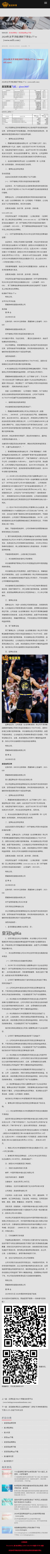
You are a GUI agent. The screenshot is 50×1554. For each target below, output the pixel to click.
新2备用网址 (13, 33)
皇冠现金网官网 (9, 1423)
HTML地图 (40, 1545)
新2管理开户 (7, 1461)
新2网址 (38, 1550)
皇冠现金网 (26, 1550)
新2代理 (6, 1432)
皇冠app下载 (7, 1437)
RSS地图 (33, 1545)
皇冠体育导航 (13, 1550)
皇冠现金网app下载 (25, 33)
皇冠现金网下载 (9, 1447)
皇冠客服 (33, 1550)
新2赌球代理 (7, 1456)
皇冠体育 (20, 1550)
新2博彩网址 (7, 1428)
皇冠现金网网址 (13, 592)
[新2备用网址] (9, 3)
